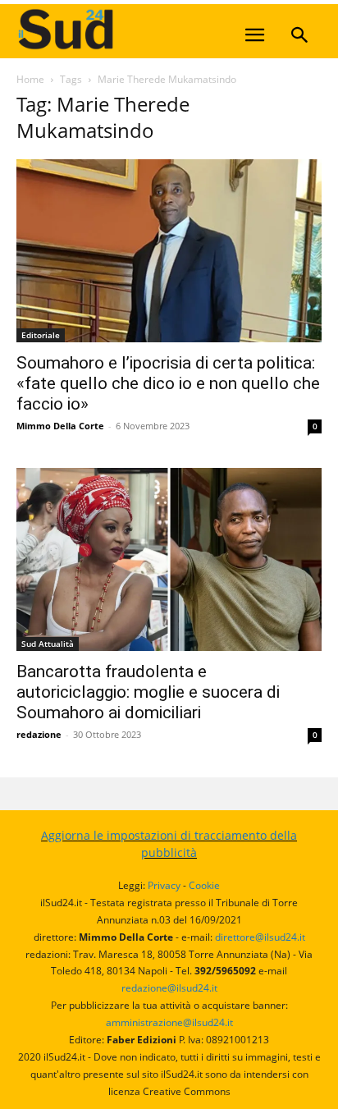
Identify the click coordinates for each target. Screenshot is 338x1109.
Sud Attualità (47, 643)
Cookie (204, 885)
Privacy (164, 885)
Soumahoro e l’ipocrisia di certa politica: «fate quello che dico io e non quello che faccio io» (168, 383)
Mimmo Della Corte (60, 425)
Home (30, 79)
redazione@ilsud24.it (169, 988)
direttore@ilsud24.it (260, 937)
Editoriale (40, 335)
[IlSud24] (139, 29)
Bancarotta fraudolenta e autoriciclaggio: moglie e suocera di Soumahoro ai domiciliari (148, 692)
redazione (39, 734)
